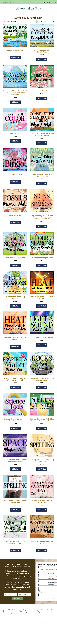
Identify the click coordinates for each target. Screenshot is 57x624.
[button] (54, 1)
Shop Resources (28, 610)
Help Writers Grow (21, 622)
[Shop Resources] (20, 611)
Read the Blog (10, 610)
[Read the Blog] (3, 611)
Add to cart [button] (15, 57)
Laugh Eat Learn (46, 622)
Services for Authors (48, 610)
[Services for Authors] (38, 611)
